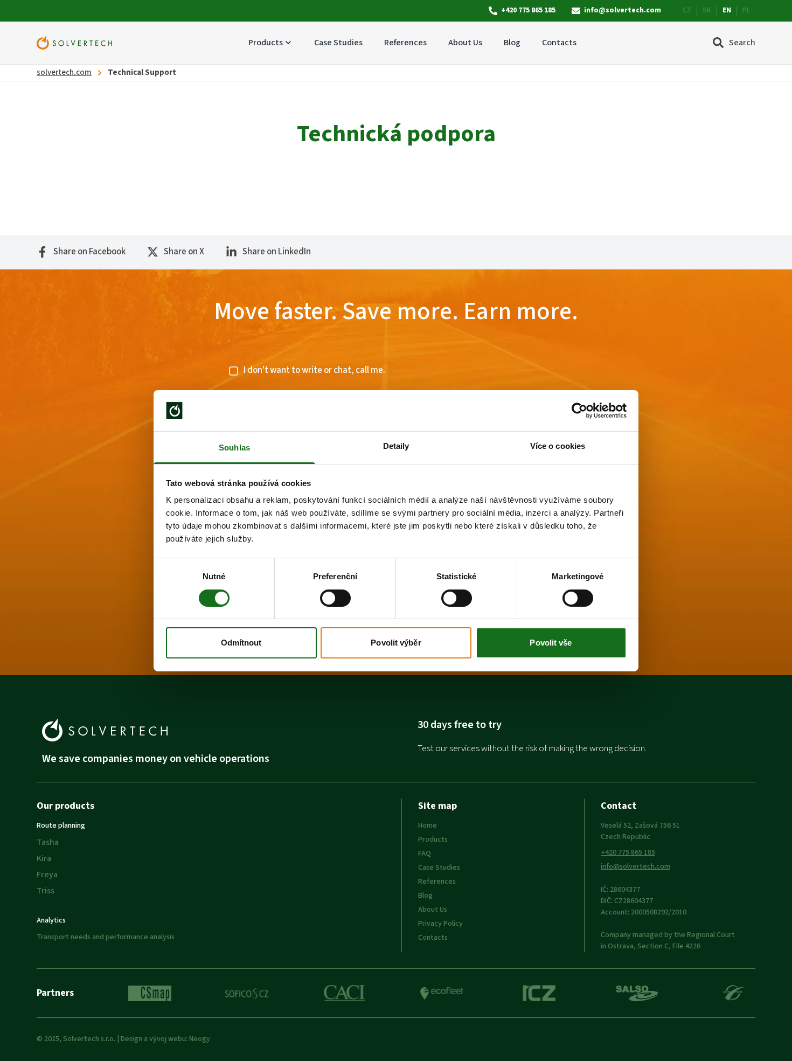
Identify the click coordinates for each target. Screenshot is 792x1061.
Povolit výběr (396, 642)
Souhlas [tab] (234, 447)
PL (746, 10)
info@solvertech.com (622, 10)
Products (265, 42)
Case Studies (338, 42)
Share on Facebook (89, 252)
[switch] (335, 598)
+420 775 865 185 (528, 10)
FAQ (424, 853)
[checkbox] (233, 371)
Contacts (559, 42)
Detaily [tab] (396, 445)
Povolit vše (551, 642)
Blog (512, 42)
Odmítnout (241, 642)
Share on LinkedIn (276, 252)
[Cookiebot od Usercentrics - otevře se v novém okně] (579, 411)
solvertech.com (64, 72)
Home (427, 825)
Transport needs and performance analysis (106, 937)
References (405, 42)
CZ (687, 10)
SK (707, 10)
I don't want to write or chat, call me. (314, 370)
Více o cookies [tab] (557, 445)
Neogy (199, 1039)
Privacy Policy (440, 923)
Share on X (184, 252)
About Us (465, 42)
